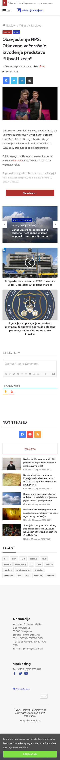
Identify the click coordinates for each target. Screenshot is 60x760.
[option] (30, 224)
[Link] (38, 374)
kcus (44, 558)
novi (39, 564)
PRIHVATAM (30, 754)
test (19, 575)
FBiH (23, 558)
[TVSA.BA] (30, 10)
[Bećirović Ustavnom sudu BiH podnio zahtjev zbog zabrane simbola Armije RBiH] (11, 464)
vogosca (50, 575)
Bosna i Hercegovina (22, 220)
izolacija (33, 558)
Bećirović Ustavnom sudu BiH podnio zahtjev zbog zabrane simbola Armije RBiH (39, 462)
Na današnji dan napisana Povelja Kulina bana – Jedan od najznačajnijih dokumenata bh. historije (40, 479)
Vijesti (24, 25)
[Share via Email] (29, 80)
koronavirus (20, 564)
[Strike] (18, 374)
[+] (46, 374)
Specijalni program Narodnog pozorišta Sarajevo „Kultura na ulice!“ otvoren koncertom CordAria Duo (40, 530)
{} (41, 374)
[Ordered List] (22, 374)
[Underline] (14, 374)
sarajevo (8, 570)
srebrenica (8, 575)
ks (31, 564)
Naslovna (11, 25)
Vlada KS (38, 575)
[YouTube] (30, 434)
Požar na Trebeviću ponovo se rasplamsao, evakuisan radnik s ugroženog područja (40, 512)
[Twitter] (14, 80)
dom (14, 558)
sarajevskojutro (23, 570)
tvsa (28, 575)
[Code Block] (34, 374)
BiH (5, 558)
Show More (29, 192)
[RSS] (37, 434)
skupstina (39, 570)
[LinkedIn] (21, 80)
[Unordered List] (26, 374)
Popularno (30, 448)
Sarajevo (36, 25)
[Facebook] (6, 80)
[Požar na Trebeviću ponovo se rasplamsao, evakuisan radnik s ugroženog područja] (11, 514)
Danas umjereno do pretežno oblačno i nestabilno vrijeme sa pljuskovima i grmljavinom (30, 233)
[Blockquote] (30, 374)
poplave (49, 564)
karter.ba (18, 160)
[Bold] (6, 374)
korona (7, 564)
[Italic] (10, 374)
